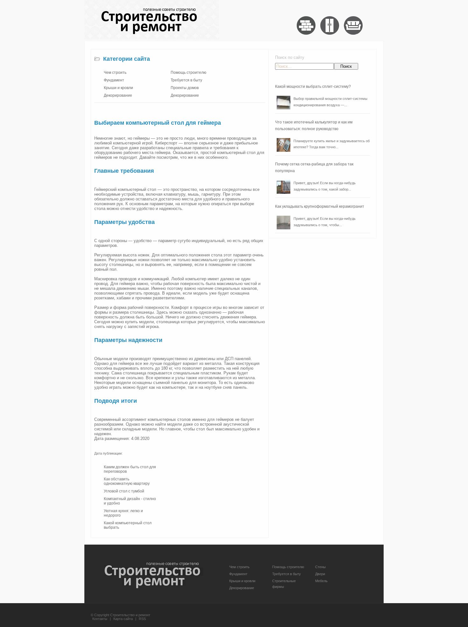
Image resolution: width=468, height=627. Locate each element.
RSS (142, 619)
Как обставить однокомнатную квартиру (127, 481)
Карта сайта (123, 619)
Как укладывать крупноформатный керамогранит (319, 206)
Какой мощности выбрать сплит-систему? (313, 86)
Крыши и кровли (118, 88)
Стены (320, 567)
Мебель (321, 581)
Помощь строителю (188, 72)
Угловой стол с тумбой (124, 491)
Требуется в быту (186, 80)
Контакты (99, 619)
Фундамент (114, 80)
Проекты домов (185, 88)
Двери (320, 574)
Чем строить (115, 72)
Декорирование (118, 95)
